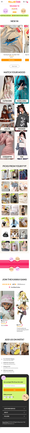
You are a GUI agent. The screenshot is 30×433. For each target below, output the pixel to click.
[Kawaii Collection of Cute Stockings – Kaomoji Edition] (23, 222)
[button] (26, 2)
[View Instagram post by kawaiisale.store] (9, 354)
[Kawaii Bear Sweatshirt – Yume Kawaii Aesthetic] (6, 246)
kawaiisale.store (5, 343)
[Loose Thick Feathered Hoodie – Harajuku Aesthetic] (14, 222)
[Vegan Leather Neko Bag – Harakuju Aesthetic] (6, 234)
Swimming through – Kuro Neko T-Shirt (11, 54)
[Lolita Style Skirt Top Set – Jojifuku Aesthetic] (23, 246)
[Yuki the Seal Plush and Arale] (6, 198)
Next (27, 309)
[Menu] (3, 2)
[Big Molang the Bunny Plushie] (23, 198)
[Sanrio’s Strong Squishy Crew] (6, 222)
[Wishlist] (21, 27)
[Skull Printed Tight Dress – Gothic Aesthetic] (14, 198)
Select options (11, 59)
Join (14, 390)
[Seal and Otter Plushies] (23, 186)
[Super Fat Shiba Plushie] (6, 210)
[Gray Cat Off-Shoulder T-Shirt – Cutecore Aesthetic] (23, 210)
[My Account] (24, 2)
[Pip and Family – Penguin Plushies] (14, 234)
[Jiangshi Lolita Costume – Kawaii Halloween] (23, 174)
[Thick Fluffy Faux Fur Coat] (23, 234)
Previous (1, 309)
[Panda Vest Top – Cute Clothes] (14, 174)
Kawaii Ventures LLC (9, 423)
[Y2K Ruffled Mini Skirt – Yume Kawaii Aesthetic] (14, 186)
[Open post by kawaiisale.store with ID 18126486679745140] (15, 349)
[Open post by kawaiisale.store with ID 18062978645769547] (5, 349)
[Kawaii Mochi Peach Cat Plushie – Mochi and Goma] (14, 210)
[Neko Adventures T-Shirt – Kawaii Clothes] (6, 186)
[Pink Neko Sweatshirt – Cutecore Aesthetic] (14, 246)
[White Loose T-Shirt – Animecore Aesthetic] (6, 174)
